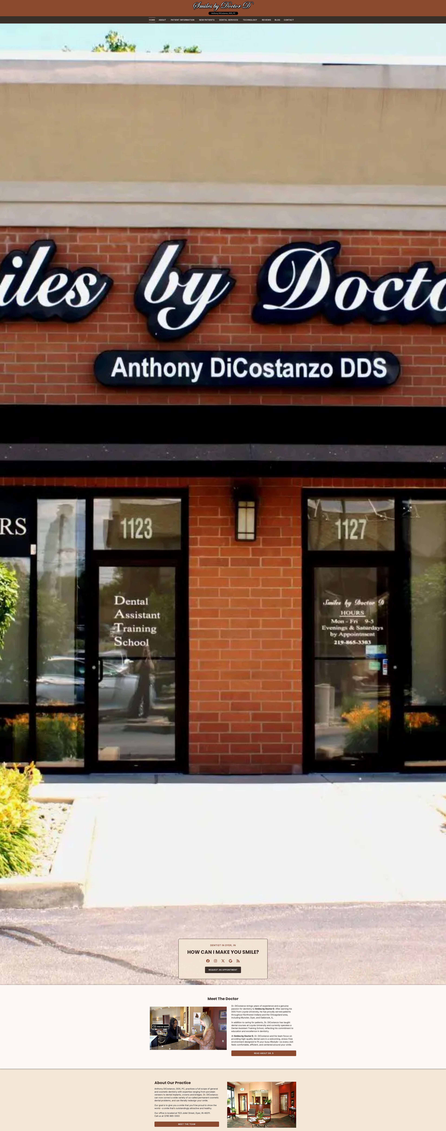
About (162, 20)
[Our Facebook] (207, 960)
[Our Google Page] (230, 960)
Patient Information (182, 20)
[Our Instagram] (215, 960)
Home (152, 20)
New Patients (207, 20)
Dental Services (228, 20)
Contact (289, 20)
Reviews (266, 20)
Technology (250, 20)
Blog (277, 20)
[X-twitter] (223, 960)
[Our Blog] (238, 960)
